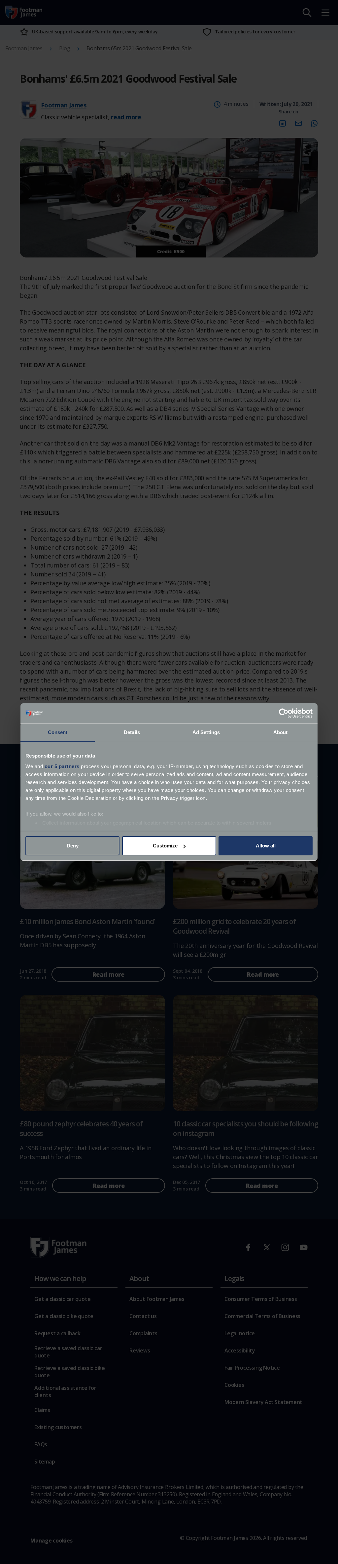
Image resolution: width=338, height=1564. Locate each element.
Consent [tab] (58, 732)
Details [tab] (132, 732)
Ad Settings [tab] (206, 732)
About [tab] (280, 732)
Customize (165, 845)
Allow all (266, 845)
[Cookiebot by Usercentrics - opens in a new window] (284, 713)
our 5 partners (62, 766)
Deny (73, 845)
